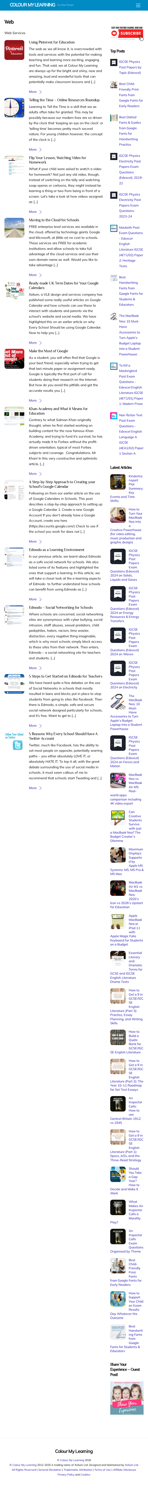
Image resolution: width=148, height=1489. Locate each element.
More (33, 92)
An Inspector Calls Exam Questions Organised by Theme (126, 1241)
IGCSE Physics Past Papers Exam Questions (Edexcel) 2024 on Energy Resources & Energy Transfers (125, 604)
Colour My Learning (72, 1460)
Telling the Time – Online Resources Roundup (64, 100)
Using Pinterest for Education (52, 42)
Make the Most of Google (48, 351)
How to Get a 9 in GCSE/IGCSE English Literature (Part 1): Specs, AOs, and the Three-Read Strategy (126, 1145)
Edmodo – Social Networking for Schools (61, 607)
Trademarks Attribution (78, 1469)
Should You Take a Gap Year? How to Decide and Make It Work (126, 1181)
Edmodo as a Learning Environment (56, 550)
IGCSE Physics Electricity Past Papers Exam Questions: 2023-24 (130, 205)
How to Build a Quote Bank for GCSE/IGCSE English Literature (126, 1042)
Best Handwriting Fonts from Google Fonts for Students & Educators (126, 1338)
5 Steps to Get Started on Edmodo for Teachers (65, 676)
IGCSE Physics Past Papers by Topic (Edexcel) (130, 67)
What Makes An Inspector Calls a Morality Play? (126, 1212)
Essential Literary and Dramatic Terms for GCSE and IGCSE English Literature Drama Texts (126, 967)
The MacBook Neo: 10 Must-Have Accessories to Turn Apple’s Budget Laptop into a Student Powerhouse (126, 712)
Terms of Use (102, 1469)
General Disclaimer (49, 1469)
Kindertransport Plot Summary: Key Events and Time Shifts (126, 488)
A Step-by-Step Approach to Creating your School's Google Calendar (62, 484)
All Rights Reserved (24, 1469)
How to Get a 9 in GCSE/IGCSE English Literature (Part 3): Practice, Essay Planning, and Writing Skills (126, 1006)
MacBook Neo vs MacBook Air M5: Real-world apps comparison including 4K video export (126, 789)
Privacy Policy (66, 1474)
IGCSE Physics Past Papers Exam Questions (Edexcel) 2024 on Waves (125, 641)
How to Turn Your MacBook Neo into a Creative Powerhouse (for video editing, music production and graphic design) (126, 525)
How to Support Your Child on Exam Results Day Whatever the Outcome (126, 1305)
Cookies (85, 1474)
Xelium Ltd (131, 1464)
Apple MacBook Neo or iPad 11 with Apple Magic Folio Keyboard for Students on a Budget (126, 930)
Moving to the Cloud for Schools (54, 220)
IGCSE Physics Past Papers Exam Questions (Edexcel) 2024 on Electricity (125, 675)
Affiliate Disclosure (124, 1469)
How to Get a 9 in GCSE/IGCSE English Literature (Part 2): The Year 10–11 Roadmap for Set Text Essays (126, 1075)
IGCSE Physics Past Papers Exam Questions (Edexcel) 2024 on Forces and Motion (125, 751)
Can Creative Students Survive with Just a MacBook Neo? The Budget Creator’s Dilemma (126, 826)
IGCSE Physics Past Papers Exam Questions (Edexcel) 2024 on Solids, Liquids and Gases (125, 565)
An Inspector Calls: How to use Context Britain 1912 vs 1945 (126, 1110)
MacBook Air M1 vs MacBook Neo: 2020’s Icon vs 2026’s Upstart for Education (126, 894)
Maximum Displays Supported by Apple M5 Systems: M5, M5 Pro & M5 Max (127, 861)
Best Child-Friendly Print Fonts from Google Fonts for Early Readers (131, 95)
